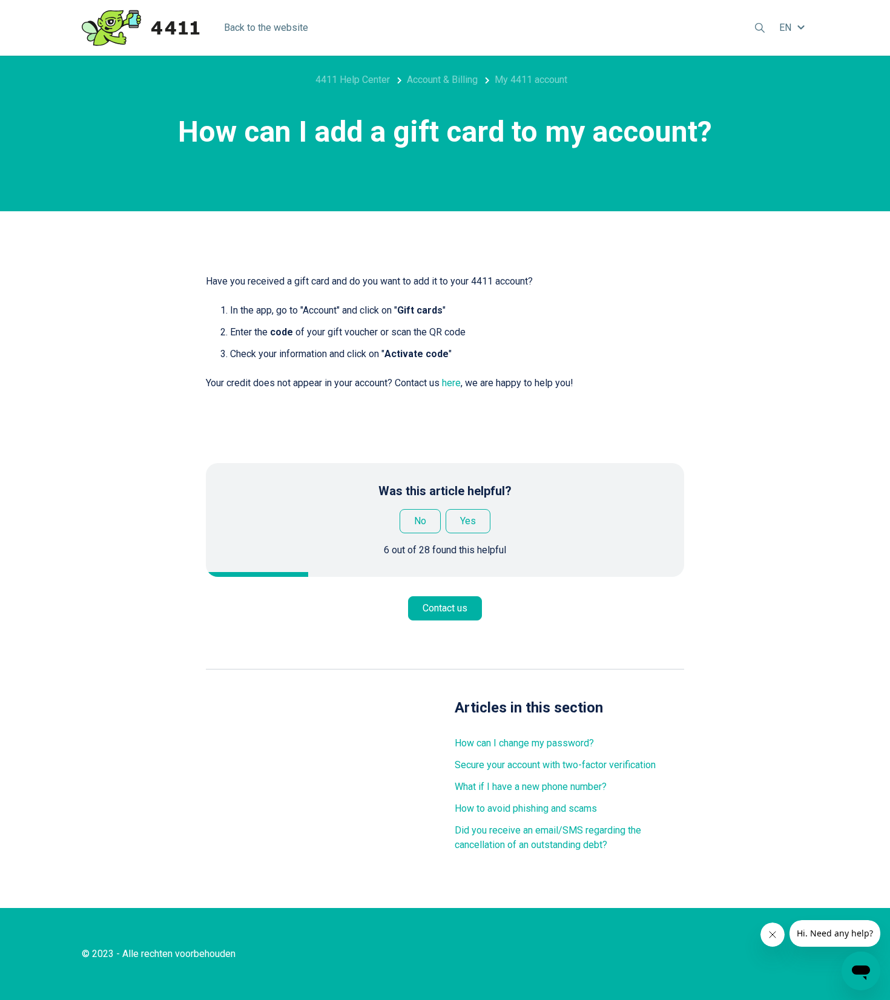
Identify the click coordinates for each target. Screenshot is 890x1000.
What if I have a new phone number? (531, 786)
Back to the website (266, 27)
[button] (793, 27)
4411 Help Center (352, 79)
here (451, 383)
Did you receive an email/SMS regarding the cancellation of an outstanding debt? (548, 837)
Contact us (445, 608)
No (420, 521)
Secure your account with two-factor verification (555, 765)
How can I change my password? (524, 743)
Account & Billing (442, 79)
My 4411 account (531, 79)
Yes (468, 521)
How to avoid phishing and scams (526, 808)
